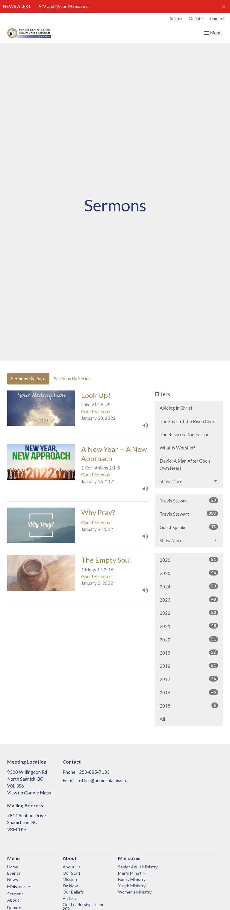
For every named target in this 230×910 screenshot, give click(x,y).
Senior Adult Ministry (138, 866)
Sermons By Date (28, 378)
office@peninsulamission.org (105, 780)
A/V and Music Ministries (63, 6)
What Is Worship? (177, 447)
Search (176, 18)
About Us (72, 866)
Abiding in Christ (176, 408)
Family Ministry (132, 879)
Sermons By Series (72, 378)
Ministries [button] (16, 886)
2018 (188, 666)
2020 (188, 639)
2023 (188, 599)
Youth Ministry (132, 885)
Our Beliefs (73, 891)
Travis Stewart (188, 500)
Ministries (129, 858)
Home (12, 866)
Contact (217, 18)
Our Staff (71, 873)
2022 (188, 613)
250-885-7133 (94, 772)
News (12, 879)
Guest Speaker (188, 527)
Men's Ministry (131, 873)
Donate (195, 18)
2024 (188, 586)
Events (13, 873)
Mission (70, 879)
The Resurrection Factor (184, 434)
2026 (188, 560)
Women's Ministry (135, 891)
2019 (188, 652)
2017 (188, 679)
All (162, 719)
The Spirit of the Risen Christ (188, 421)
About (13, 900)
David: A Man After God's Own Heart (185, 464)
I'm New (70, 885)
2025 (188, 573)
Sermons (15, 893)
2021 (188, 626)
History (69, 898)
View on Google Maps (29, 792)
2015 (188, 705)
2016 (188, 692)
